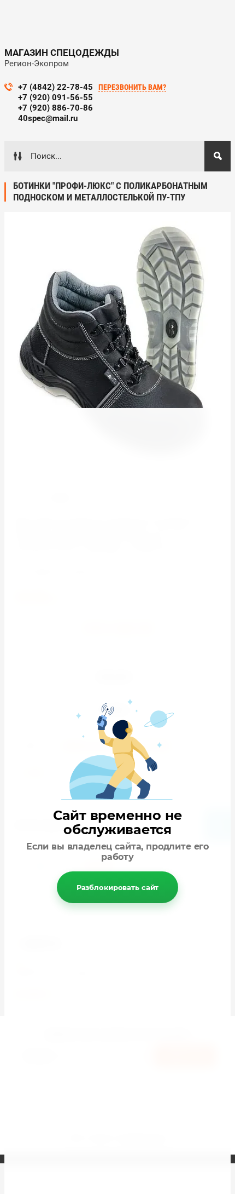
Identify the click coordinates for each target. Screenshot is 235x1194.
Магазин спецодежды (61, 52)
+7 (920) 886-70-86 (55, 108)
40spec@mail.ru (48, 118)
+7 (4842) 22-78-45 (55, 87)
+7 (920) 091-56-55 (55, 97)
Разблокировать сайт (118, 887)
